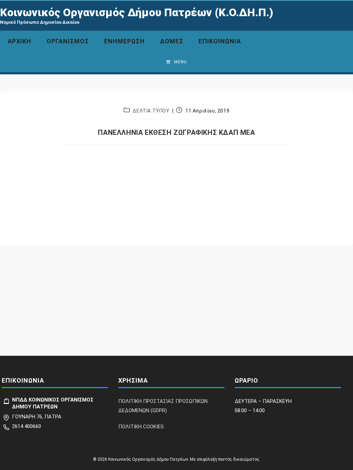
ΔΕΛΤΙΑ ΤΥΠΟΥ (151, 111)
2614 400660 (26, 426)
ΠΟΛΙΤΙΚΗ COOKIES (141, 427)
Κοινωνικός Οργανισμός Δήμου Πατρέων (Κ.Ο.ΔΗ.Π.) (136, 12)
